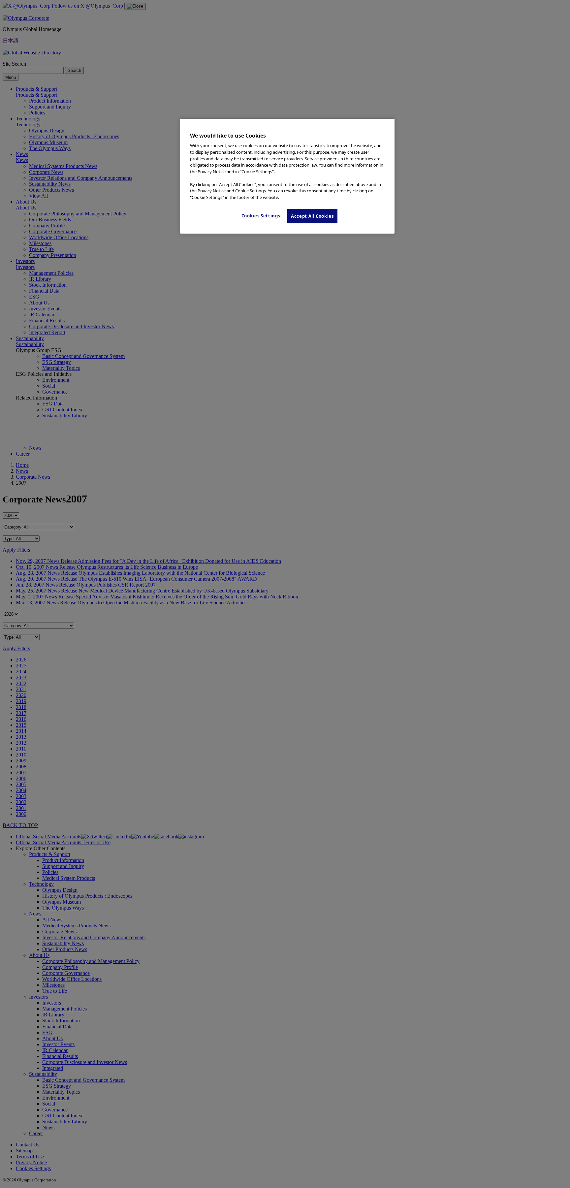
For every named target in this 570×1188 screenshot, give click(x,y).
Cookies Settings (260, 216)
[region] (287, 176)
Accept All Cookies (312, 216)
